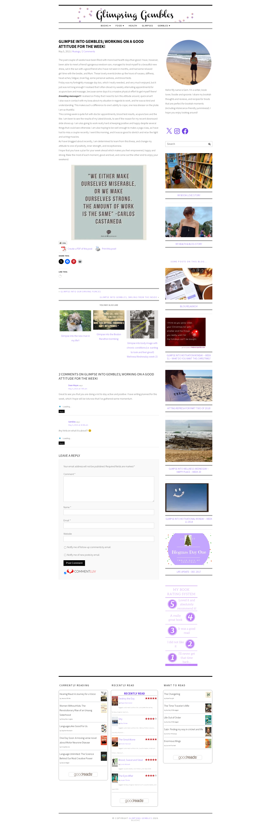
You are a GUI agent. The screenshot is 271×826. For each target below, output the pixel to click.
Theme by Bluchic (135, 820)
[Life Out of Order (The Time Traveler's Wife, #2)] (208, 723)
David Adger (65, 763)
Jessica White (65, 698)
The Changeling (172, 693)
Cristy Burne (65, 747)
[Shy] (115, 725)
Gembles (163, 25)
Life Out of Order (172, 717)
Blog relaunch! (189, 306)
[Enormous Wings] (208, 747)
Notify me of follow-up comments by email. (89, 547)
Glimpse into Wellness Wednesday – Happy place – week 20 (189, 470)
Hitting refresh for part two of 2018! (188, 408)
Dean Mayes (73, 385)
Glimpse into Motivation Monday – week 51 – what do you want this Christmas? (189, 357)
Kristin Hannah (125, 744)
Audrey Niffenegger (172, 710)
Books (105, 25)
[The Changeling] (208, 696)
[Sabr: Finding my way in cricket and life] (208, 735)
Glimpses (147, 25)
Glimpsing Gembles (140, 818)
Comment (69, 474)
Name (67, 507)
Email (67, 520)
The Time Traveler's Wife (176, 705)
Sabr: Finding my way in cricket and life (183, 729)
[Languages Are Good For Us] (104, 732)
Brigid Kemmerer (126, 703)
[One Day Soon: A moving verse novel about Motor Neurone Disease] (104, 744)
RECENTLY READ (134, 693)
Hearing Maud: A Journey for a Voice (78, 693)
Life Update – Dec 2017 (189, 571)
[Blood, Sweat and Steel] (115, 766)
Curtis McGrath (125, 764)
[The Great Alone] (115, 745)
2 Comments (88, 51)
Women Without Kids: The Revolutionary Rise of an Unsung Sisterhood (76, 710)
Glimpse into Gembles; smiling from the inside (128, 297)
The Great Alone (127, 739)
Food (119, 25)
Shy (120, 718)
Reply (61, 411)
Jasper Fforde (125, 780)
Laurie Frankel (171, 745)
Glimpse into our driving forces (81, 291)
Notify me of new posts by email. (83, 554)
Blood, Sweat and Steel (131, 759)
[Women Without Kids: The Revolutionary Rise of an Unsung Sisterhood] (104, 712)
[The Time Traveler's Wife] (208, 711)
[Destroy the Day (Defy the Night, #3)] (115, 704)
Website (68, 533)
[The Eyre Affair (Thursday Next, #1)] (115, 782)
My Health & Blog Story (189, 243)
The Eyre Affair (126, 775)
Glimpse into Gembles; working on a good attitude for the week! (101, 44)
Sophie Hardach (66, 731)
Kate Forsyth (170, 698)
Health (133, 25)
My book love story (189, 195)
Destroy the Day (127, 698)
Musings (76, 51)
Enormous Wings (172, 741)
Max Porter (124, 723)
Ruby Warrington (67, 719)
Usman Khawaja (171, 734)
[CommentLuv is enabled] (81, 572)
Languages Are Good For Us (73, 726)
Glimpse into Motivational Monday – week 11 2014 (189, 520)
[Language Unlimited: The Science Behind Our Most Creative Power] (104, 759)
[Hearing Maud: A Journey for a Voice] (104, 700)
